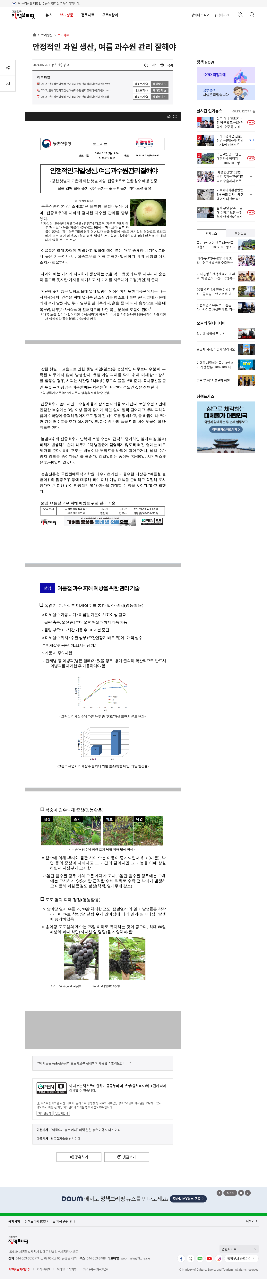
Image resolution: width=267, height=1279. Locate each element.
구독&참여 (110, 15)
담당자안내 (61, 1113)
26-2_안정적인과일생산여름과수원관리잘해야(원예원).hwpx (76, 90)
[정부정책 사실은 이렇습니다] (226, 92)
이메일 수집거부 (67, 1269)
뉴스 (49, 15)
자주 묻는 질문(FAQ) (95, 1269)
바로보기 (140, 84)
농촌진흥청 (60, 64)
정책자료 (87, 15)
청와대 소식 (198, 15)
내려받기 (158, 84)
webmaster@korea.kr (135, 1258)
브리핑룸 (66, 15)
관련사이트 (229, 1249)
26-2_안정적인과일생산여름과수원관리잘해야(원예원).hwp (75, 84)
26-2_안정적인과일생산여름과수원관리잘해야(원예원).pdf (75, 97)
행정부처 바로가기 (239, 1258)
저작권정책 (44, 1113)
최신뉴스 (240, 233)
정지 (241, 1193)
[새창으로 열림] (161, 65)
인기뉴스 (211, 233)
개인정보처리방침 (19, 1269)
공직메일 (220, 15)
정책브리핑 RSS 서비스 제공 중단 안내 (50, 1221)
